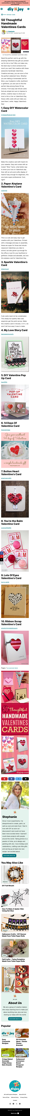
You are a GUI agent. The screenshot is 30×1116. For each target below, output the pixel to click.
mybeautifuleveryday (8, 115)
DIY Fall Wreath (8, 886)
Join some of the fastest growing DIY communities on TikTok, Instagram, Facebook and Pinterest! (15, 3)
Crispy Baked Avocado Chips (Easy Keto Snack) (7, 1062)
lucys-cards (5, 582)
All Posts (9, 14)
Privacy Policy (23, 1097)
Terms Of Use (6, 1097)
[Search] (28, 9)
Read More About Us (15, 1018)
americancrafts (6, 478)
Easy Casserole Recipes (6, 1041)
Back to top (14, 1113)
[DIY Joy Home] (16, 9)
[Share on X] (1, 559)
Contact (15, 1100)
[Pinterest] (19, 1103)
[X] (16, 1103)
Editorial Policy (15, 1097)
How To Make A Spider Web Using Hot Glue (13, 910)
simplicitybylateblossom (9, 628)
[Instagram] (10, 1103)
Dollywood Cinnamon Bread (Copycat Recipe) (20, 1063)
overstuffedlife (6, 528)
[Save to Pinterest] (1, 556)
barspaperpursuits (7, 334)
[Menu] (1, 9)
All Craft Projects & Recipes (10, 1094)
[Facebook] (13, 1103)
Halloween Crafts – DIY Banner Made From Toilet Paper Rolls (14, 935)
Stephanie (11, 31)
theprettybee (5, 430)
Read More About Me (9, 855)
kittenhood (5, 269)
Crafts (13, 14)
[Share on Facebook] (1, 553)
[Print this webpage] (1, 563)
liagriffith (4, 382)
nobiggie (4, 190)
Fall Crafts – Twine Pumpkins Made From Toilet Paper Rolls (13, 960)
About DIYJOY (22, 1094)
